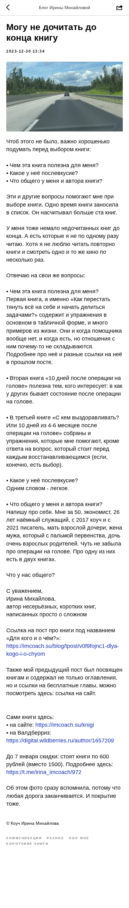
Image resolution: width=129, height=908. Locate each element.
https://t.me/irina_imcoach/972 (43, 772)
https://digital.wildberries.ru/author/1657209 (60, 740)
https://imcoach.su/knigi (64, 725)
